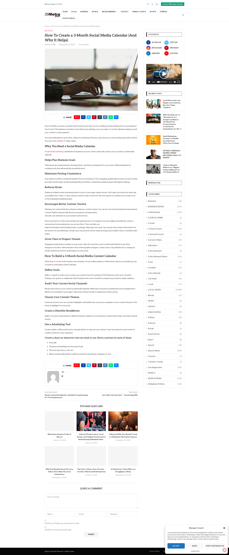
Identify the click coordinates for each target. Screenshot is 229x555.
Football (165, 268)
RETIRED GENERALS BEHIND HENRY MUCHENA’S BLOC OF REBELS (172, 154)
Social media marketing (54, 152)
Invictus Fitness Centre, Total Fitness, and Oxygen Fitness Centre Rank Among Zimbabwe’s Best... (91, 436)
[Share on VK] (105, 117)
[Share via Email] (116, 117)
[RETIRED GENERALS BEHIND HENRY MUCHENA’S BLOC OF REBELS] (153, 154)
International (165, 273)
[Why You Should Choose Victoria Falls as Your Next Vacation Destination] (59, 456)
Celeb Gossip (165, 212)
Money (165, 295)
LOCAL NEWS (165, 290)
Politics (165, 317)
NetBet (60, 141)
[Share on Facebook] (83, 117)
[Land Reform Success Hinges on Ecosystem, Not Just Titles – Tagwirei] (153, 104)
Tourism (165, 356)
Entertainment (165, 251)
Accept (176, 546)
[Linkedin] (157, 4)
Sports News (165, 351)
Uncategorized (165, 367)
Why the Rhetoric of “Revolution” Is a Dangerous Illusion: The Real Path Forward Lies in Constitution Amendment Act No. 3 (172, 122)
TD (54, 44)
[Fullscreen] (178, 82)
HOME (65, 12)
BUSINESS (84, 12)
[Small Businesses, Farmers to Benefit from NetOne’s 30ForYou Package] (153, 140)
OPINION (163, 12)
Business (165, 201)
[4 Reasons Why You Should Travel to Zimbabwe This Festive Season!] (123, 421)
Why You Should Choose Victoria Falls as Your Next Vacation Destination (59, 471)
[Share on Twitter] (88, 117)
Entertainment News (165, 256)
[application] (164, 74)
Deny (194, 546)
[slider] (162, 82)
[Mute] (175, 82)
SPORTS (153, 12)
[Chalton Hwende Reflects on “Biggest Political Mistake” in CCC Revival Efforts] (153, 169)
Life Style (165, 279)
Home (47, 26)
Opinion (165, 306)
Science (165, 323)
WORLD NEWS (165, 378)
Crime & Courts (165, 229)
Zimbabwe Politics (165, 384)
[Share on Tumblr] (99, 117)
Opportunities (165, 312)
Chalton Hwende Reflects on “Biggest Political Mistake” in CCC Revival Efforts (171, 168)
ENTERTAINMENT (109, 12)
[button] (224, 528)
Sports (165, 345)
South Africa (165, 334)
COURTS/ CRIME (165, 218)
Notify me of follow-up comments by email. (62, 523)
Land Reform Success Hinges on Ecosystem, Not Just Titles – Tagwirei (172, 103)
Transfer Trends (165, 362)
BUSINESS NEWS (165, 206)
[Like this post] (78, 117)
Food (165, 262)
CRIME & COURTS (139, 12)
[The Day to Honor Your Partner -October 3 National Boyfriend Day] (91, 456)
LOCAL (74, 12)
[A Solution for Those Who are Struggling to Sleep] (123, 456)
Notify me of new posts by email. (58, 530)
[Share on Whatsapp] (110, 117)
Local (165, 284)
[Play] (149, 82)
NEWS (165, 301)
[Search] (183, 15)
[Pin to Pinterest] (94, 117)
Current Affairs (165, 240)
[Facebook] (148, 4)
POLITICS (124, 12)
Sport (165, 340)
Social (165, 328)
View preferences (215, 546)
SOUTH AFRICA (68, 18)
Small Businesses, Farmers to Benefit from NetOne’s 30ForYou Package (171, 139)
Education (165, 245)
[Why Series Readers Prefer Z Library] (59, 421)
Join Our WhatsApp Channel (172, 4)
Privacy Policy (154, 551)
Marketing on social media (55, 261)
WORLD (95, 12)
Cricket (165, 223)
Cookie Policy (195, 551)
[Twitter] (152, 4)
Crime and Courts (165, 234)
